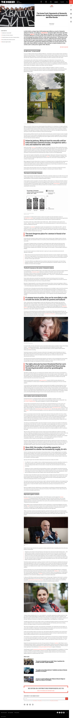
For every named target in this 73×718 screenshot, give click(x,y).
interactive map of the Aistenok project (43, 408)
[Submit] (66, 698)
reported (33, 147)
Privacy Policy (40, 700)
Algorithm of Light (29, 218)
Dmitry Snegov (51, 23)
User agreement (10, 712)
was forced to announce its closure (36, 579)
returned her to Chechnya (49, 313)
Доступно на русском (64, 46)
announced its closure (56, 407)
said (28, 505)
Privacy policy (16, 712)
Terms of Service (35, 700)
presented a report (35, 271)
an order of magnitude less (30, 401)
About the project (4, 712)
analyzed (33, 226)
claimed (40, 573)
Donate (56, 2)
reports (32, 34)
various (26, 399)
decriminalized (57, 183)
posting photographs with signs (44, 646)
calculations (44, 32)
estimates (30, 399)
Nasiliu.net (57, 570)
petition (56, 643)
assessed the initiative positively (39, 649)
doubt (48, 156)
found (29, 348)
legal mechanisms (42, 380)
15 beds (27, 410)
